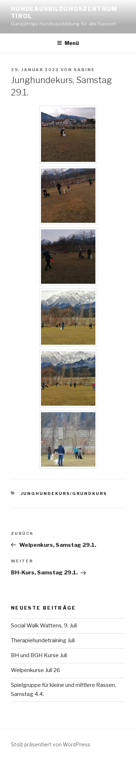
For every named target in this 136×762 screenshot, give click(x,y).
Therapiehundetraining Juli (43, 640)
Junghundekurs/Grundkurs (64, 493)
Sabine (84, 69)
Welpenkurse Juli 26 (35, 670)
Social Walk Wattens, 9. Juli (44, 625)
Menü (72, 43)
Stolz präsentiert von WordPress (50, 744)
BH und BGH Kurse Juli (39, 655)
